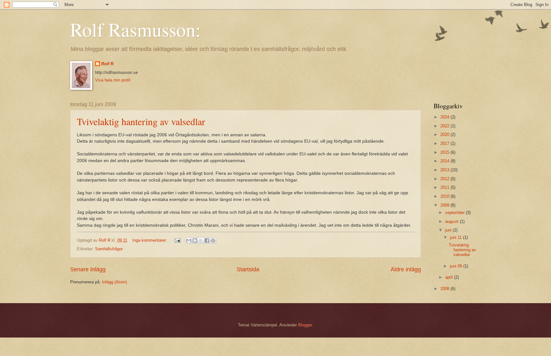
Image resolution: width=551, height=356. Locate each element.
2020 (445, 134)
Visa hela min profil (112, 80)
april (449, 277)
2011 (445, 187)
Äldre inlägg (406, 269)
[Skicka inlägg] (177, 240)
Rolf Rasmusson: (135, 29)
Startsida (248, 269)
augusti (452, 221)
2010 (445, 196)
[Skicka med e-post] (189, 240)
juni (449, 230)
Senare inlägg (88, 269)
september (455, 212)
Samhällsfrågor (109, 248)
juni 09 (456, 266)
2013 (445, 169)
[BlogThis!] (195, 240)
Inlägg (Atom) (114, 282)
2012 (445, 178)
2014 (445, 161)
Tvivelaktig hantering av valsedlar (141, 121)
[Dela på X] (201, 240)
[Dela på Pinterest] (213, 240)
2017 (445, 143)
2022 (445, 126)
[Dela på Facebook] (207, 240)
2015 (445, 152)
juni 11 (456, 237)
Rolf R (107, 63)
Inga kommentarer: (150, 240)
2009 (445, 205)
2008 (445, 288)
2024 (445, 117)
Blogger (305, 325)
